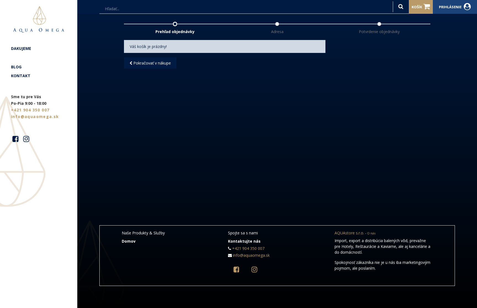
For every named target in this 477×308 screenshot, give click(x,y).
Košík (417, 6)
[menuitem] (38, 48)
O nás (371, 233)
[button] (150, 63)
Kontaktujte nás (244, 241)
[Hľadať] (401, 7)
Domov (129, 241)
